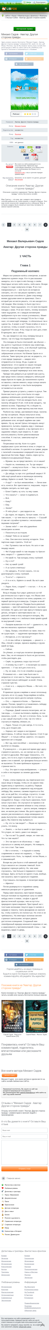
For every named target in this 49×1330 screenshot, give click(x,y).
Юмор (7, 1228)
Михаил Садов (20, 126)
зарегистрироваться (27, 1092)
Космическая (29, 1264)
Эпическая (28, 1277)
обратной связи (25, 1327)
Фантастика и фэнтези (12, 1185)
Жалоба (9, 166)
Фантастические (7, 1292)
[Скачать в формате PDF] (35, 160)
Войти (29, 2)
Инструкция (19, 179)
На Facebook (13, 53)
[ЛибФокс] (9, 8)
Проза (7, 1201)
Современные (6, 1298)
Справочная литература (13, 1221)
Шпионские (5, 1275)
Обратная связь (30, 1310)
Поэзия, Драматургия (12, 1234)
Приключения (9, 1205)
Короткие (4, 1289)
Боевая (27, 1256)
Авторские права (24, 29)
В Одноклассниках (35, 59)
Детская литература (12, 1208)
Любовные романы (11, 1188)
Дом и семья (9, 1211)
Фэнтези (18, 134)
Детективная (29, 1261)
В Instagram (13, 59)
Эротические (6, 1300)
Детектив (4, 1258)
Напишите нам (20, 172)
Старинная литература (12, 1224)
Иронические (6, 1261)
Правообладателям (31, 1303)
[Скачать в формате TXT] (39, 152)
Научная (27, 1267)
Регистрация (40, 2)
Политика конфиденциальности (32, 1307)
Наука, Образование (12, 1195)
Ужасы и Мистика (30, 1272)
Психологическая (30, 1269)
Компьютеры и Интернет (13, 1231)
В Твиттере (33, 53)
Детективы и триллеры (13, 1191)
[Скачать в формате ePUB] (31, 152)
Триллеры (5, 1272)
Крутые (4, 1269)
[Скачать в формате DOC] (26, 160)
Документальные (11, 1198)
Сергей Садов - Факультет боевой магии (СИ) (12, 1035)
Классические (6, 1267)
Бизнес (7, 1215)
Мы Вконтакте (23, 64)
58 (27, 229)
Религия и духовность (12, 1218)
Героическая (29, 1258)
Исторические (6, 1264)
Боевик (4, 1256)
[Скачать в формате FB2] (22, 152)
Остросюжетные (7, 1295)
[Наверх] (42, 1325)
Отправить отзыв (24, 1169)
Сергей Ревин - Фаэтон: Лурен (36, 1034)
